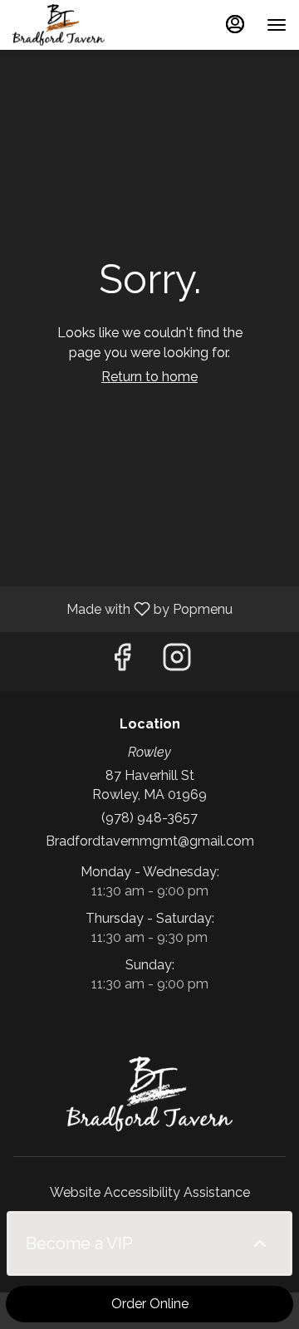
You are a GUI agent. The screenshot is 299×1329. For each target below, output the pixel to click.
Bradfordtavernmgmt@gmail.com (150, 841)
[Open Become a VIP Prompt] (260, 1243)
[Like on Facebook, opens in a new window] (122, 661)
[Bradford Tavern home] (87, 25)
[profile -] (235, 24)
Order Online (150, 1304)
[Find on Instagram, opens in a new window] (177, 661)
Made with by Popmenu (122, 608)
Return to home (149, 377)
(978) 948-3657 (149, 818)
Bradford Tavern (149, 1094)
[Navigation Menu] (276, 25)
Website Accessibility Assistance (150, 1192)
